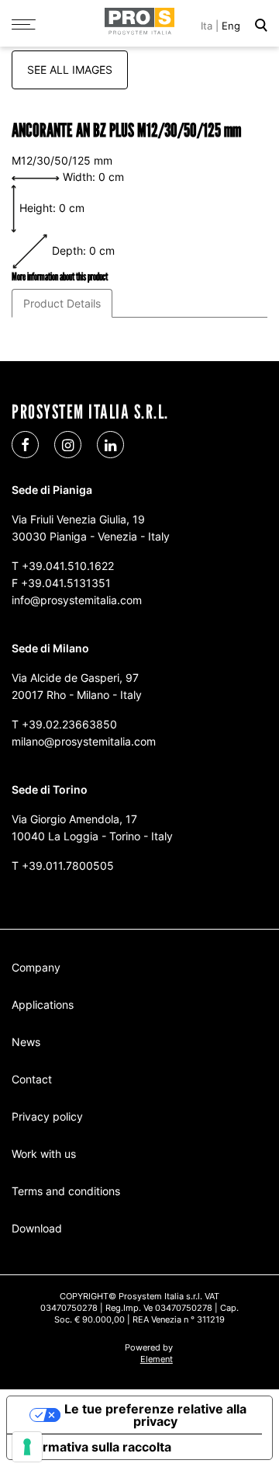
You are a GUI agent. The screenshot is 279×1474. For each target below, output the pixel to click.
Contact (32, 1079)
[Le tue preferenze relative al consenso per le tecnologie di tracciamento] (27, 1447)
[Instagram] (67, 444)
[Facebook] (25, 444)
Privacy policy (47, 1116)
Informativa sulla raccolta (95, 1447)
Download (37, 1228)
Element (156, 1359)
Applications (43, 1004)
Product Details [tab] (62, 303)
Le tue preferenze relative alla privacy (155, 1415)
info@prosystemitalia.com (77, 600)
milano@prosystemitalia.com (84, 741)
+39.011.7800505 (68, 865)
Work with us (44, 1153)
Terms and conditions (66, 1191)
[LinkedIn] (110, 444)
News (26, 1041)
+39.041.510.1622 (68, 565)
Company (36, 967)
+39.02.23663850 (69, 724)
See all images (69, 69)
